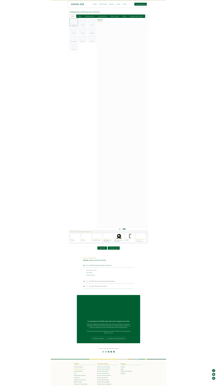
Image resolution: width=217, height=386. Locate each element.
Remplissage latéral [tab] (89, 16)
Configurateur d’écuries (79, 369)
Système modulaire (78, 371)
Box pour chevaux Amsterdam (104, 375)
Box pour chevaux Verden (103, 379)
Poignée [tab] (124, 16)
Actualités (123, 367)
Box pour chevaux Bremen (103, 373)
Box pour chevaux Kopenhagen (104, 384)
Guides (122, 369)
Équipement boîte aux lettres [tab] (136, 16)
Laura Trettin (89, 272)
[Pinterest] (108, 352)
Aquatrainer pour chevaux (80, 379)
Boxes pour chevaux (78, 367)
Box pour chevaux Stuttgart (103, 382)
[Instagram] (106, 352)
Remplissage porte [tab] (102, 16)
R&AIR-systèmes (78, 382)
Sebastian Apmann (90, 275)
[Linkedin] (114, 352)
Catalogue (123, 373)
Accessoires (76, 377)
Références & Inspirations (126, 371)
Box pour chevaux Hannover (103, 369)
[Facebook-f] (103, 352)
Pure (75, 373)
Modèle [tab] (72, 16)
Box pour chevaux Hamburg (103, 367)
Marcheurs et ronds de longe (80, 384)
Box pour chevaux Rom (102, 377)
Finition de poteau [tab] (115, 16)
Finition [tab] (79, 16)
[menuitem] (95, 4)
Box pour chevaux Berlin (102, 371)
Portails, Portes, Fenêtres (79, 375)
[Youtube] (111, 352)
